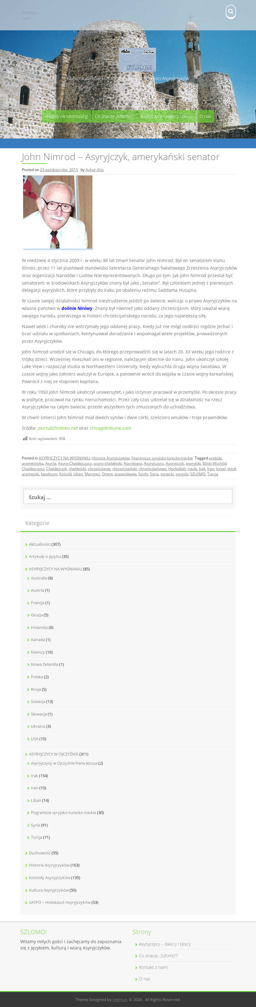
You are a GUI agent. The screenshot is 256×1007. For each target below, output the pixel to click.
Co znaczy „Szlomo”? (114, 116)
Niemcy (38, 652)
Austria (37, 590)
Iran (210, 468)
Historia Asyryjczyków (111, 458)
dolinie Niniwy (77, 308)
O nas (205, 116)
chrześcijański (124, 468)
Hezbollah (177, 468)
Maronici (92, 474)
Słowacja (39, 714)
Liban (78, 474)
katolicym (49, 474)
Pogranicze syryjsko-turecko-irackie (162, 458)
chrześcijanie (99, 468)
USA (34, 738)
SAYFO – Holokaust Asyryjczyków (60, 902)
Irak (202, 468)
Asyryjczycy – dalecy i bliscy (167, 116)
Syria (154, 474)
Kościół (65, 474)
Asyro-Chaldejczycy (75, 463)
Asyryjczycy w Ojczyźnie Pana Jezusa (64, 763)
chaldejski (77, 468)
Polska (37, 677)
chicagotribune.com (110, 428)
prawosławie (125, 474)
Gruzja (37, 615)
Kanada (38, 639)
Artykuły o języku (45, 556)
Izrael (221, 468)
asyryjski (193, 463)
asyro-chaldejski (108, 463)
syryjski (181, 474)
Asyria (50, 463)
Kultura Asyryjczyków (49, 890)
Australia (39, 578)
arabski (215, 458)
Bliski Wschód (214, 463)
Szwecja (38, 701)
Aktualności (40, 544)
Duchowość (40, 853)
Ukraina (38, 726)
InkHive (120, 999)
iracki (192, 468)
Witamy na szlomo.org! (66, 116)
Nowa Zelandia (44, 664)
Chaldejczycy (33, 468)
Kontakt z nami (30, 15)
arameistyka (32, 463)
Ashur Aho (95, 169)
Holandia (39, 627)
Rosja (36, 689)
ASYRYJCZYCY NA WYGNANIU (64, 458)
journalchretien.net (57, 428)
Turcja (212, 474)
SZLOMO (197, 474)
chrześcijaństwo (152, 468)
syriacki (167, 474)
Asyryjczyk (175, 463)
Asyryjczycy (154, 463)
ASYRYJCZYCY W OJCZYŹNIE (53, 754)
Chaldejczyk (56, 468)
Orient (107, 474)
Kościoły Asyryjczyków (49, 877)
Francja (37, 602)
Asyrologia (133, 463)
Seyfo (143, 474)
